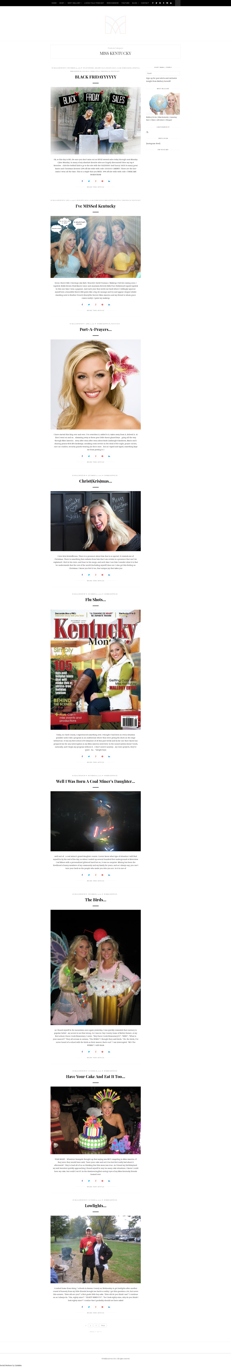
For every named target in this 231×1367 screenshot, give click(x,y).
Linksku (18, 1365)
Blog (134, 3)
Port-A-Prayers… (96, 329)
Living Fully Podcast (94, 3)
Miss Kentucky (76, 71)
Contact (145, 3)
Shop (61, 3)
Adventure (89, 68)
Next (103, 1325)
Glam (119, 68)
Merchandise (113, 3)
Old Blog (86, 71)
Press (92, 71)
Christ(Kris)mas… (95, 481)
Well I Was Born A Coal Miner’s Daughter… (95, 781)
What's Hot (115, 71)
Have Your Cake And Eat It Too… (95, 1076)
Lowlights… (95, 1205)
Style (97, 71)
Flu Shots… (95, 599)
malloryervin (59, 68)
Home (54, 3)
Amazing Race (99, 68)
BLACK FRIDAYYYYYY (95, 76)
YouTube (126, 3)
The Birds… (95, 899)
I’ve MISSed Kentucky (96, 205)
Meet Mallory (74, 3)
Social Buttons (6, 1365)
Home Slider (126, 68)
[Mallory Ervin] (115, 23)
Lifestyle (135, 68)
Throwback (105, 71)
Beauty (109, 68)
